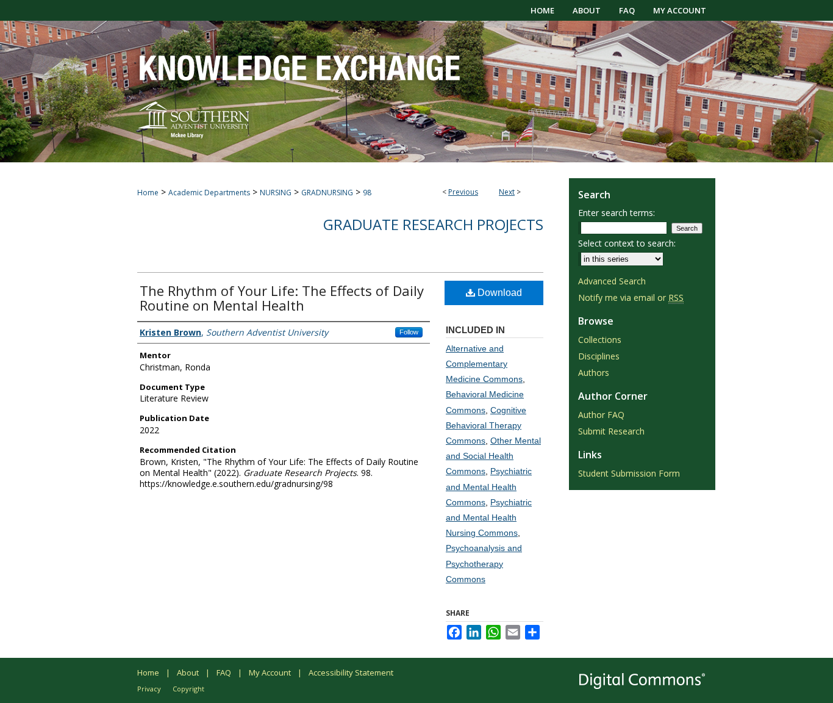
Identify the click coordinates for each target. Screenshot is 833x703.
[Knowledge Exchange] (416, 91)
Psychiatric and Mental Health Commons (489, 486)
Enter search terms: (616, 212)
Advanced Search (612, 281)
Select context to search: (627, 243)
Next (507, 192)
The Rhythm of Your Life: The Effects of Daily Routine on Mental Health (282, 297)
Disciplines (599, 356)
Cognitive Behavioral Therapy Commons (486, 425)
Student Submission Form (629, 473)
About (188, 672)
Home (148, 192)
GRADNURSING (327, 192)
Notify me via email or (631, 297)
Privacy (149, 688)
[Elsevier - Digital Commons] (642, 680)
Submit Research (611, 431)
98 (367, 192)
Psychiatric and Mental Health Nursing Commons (489, 517)
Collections (599, 339)
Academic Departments (209, 192)
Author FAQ (601, 414)
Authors (593, 372)
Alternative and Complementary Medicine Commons (484, 364)
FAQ (223, 672)
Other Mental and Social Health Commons (493, 456)
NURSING (275, 192)
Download (498, 292)
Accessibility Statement (351, 672)
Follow (408, 332)
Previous (463, 192)
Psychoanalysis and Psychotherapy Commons (484, 563)
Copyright (188, 688)
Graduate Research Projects (433, 224)
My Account (270, 672)
